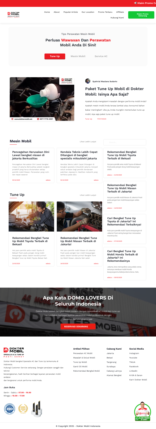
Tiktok (132, 362)
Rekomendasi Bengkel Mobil (86, 371)
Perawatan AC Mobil (82, 353)
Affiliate (120, 12)
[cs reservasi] (142, 411)
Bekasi (110, 358)
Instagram (134, 353)
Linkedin (133, 371)
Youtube (133, 358)
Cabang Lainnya (114, 371)
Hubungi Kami (117, 17)
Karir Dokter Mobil (138, 380)
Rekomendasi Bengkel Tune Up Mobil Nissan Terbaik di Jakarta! (78, 241)
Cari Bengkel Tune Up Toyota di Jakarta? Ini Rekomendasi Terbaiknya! (124, 221)
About (57, 12)
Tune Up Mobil (80, 362)
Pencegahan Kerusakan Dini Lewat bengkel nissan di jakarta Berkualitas (30, 155)
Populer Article (70, 12)
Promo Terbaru (105, 12)
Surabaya (111, 366)
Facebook (133, 366)
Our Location (88, 12)
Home (47, 12)
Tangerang (111, 362)
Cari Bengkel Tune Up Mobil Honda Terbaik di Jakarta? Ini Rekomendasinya (122, 256)
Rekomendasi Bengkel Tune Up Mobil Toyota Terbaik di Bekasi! (30, 241)
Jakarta (110, 353)
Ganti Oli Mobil (80, 366)
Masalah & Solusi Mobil (84, 358)
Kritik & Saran (135, 375)
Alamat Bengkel (114, 375)
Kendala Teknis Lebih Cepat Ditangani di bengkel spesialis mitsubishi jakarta (78, 155)
